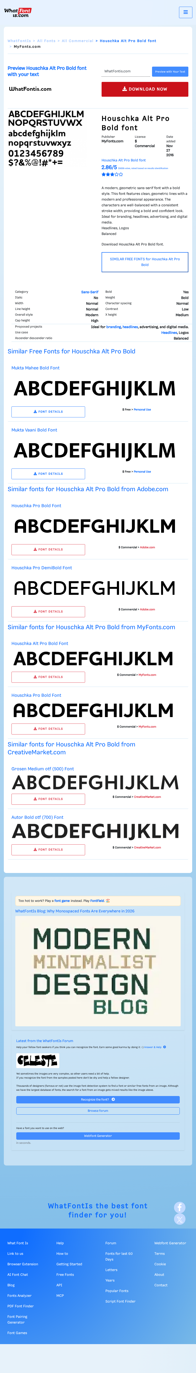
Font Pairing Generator (17, 1320)
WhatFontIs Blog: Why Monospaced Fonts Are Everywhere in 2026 (75, 911)
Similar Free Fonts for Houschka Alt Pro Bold (71, 351)
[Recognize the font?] (98, 1060)
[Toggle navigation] (185, 12)
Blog (11, 1285)
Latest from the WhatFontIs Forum (44, 1041)
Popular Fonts (116, 1291)
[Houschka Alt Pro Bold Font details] (95, 659)
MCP (60, 1296)
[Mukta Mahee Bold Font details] (95, 388)
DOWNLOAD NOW (147, 89)
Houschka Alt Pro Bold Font (39, 643)
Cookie (160, 1264)
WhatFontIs (19, 41)
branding (113, 327)
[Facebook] (179, 1207)
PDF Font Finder (20, 1306)
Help (60, 1243)
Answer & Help (152, 1047)
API (59, 1285)
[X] (179, 1219)
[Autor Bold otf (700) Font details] (95, 832)
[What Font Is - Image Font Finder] (18, 12)
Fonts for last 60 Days (119, 1256)
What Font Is (17, 1243)
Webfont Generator (98, 1136)
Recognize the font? (95, 1099)
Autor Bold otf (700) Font (37, 817)
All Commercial (78, 41)
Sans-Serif (89, 292)
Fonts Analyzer (19, 1296)
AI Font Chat (17, 1275)
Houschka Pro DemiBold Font (41, 568)
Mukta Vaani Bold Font (34, 430)
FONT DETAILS (50, 411)
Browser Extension (22, 1264)
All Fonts (46, 41)
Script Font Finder (120, 1302)
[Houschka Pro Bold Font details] (95, 526)
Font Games (17, 1333)
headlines (130, 327)
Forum (110, 1243)
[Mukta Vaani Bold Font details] (95, 450)
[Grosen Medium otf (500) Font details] (95, 782)
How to (62, 1254)
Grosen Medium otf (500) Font (42, 769)
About (159, 1275)
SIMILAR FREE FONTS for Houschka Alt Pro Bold (145, 262)
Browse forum (98, 1110)
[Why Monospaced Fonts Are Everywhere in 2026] (98, 971)
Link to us (15, 1254)
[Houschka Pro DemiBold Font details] (95, 588)
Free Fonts (65, 1275)
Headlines (169, 333)
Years (109, 1281)
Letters (111, 1270)
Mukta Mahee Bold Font (35, 368)
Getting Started (69, 1264)
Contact (161, 1285)
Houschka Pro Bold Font (36, 506)
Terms (159, 1254)
